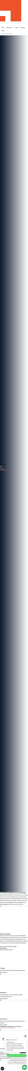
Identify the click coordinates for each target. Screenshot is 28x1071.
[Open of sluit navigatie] (0, 25)
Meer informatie (3, 972)
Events (16, 27)
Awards (3, 30)
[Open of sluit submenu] (13, 27)
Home (2, 27)
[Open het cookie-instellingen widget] (2, 1068)
